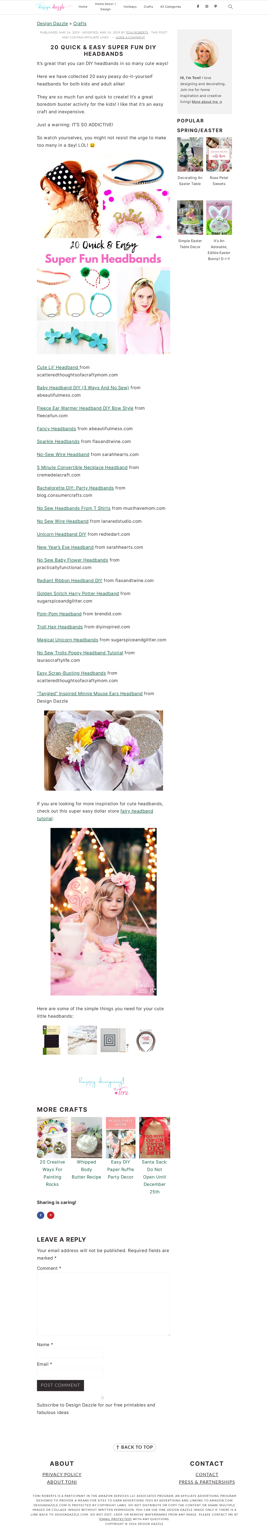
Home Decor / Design (105, 6)
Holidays (130, 6)
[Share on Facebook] (40, 1215)
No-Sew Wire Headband (63, 454)
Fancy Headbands (56, 428)
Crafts (148, 6)
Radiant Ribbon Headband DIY (69, 580)
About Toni (62, 1482)
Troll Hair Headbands (60, 626)
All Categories (170, 6)
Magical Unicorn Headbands (67, 639)
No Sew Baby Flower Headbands (72, 560)
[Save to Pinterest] (50, 1215)
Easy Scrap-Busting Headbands (71, 673)
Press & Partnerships (207, 1482)
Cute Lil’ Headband (58, 367)
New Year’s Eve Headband (65, 547)
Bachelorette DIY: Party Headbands (75, 488)
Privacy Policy (62, 1475)
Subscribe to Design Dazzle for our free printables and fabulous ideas (96, 1408)
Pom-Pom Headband (59, 613)
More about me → (207, 102)
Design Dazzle (52, 23)
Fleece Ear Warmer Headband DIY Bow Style (85, 408)
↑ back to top (134, 1447)
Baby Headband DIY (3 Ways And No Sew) (83, 387)
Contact (207, 1475)
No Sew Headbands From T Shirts (74, 508)
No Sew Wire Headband (63, 521)
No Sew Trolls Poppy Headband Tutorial (80, 652)
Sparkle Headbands (58, 441)
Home (83, 6)
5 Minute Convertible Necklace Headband (82, 467)
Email (44, 1364)
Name (45, 1344)
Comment (49, 1268)
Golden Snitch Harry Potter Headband (78, 593)
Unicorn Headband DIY (61, 534)
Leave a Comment (130, 37)
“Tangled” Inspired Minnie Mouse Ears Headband (90, 693)
